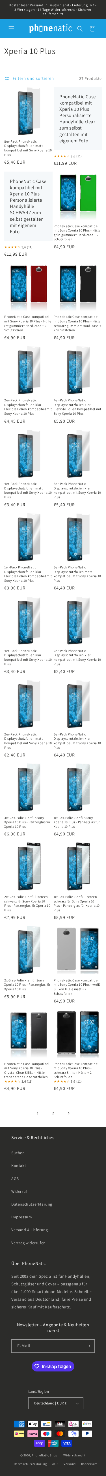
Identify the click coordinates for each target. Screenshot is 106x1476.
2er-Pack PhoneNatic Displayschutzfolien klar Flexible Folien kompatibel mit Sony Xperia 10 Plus (28, 407)
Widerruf (19, 1191)
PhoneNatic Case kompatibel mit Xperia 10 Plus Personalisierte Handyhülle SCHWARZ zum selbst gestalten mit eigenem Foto (28, 206)
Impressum (21, 1216)
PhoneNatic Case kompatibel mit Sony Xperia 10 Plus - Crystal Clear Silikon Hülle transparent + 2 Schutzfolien (26, 1070)
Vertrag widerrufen (28, 1242)
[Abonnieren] (88, 1346)
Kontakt (18, 1165)
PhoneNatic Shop (44, 1455)
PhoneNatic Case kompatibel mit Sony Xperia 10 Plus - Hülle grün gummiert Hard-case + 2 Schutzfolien (77, 232)
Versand (70, 1464)
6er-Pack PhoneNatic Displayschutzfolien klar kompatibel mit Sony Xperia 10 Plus (77, 741)
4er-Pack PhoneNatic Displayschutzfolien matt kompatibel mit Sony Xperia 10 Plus (28, 490)
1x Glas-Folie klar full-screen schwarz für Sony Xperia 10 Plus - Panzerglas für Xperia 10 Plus (77, 903)
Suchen (18, 1152)
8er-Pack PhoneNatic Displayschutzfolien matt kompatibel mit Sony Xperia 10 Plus (28, 148)
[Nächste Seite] (68, 1113)
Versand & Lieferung (29, 1229)
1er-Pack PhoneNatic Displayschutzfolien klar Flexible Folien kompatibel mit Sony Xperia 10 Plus (28, 574)
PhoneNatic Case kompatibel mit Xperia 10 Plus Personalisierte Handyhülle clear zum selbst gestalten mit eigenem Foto (77, 118)
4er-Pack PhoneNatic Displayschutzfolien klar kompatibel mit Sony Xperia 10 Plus (28, 657)
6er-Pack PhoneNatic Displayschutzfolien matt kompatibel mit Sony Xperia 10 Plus (77, 574)
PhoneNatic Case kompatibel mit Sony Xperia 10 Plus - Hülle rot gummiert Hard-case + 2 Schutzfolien (27, 323)
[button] (11, 28)
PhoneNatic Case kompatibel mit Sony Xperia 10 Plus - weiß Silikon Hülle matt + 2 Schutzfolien (77, 987)
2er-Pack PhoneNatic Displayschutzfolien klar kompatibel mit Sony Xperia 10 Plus (77, 657)
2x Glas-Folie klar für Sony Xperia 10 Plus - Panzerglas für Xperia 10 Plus (27, 984)
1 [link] (38, 1113)
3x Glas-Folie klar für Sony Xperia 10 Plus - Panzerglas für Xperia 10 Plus (27, 822)
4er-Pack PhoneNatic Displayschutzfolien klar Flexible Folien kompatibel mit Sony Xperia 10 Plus (77, 407)
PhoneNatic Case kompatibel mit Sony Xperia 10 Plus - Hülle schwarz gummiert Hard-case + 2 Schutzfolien (77, 323)
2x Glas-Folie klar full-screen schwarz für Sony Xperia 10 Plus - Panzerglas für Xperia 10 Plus (27, 903)
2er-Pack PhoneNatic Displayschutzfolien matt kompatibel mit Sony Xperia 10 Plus (28, 741)
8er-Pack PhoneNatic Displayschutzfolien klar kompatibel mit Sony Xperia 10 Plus (77, 490)
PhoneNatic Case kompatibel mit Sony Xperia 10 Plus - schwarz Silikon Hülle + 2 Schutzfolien (76, 1070)
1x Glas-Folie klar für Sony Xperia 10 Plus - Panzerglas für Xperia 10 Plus (77, 822)
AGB (15, 1178)
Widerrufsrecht (74, 1455)
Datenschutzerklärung (31, 1204)
